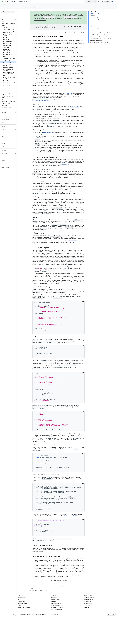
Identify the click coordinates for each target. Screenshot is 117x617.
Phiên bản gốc (20, 605)
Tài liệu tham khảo (69, 7)
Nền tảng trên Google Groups (56, 605)
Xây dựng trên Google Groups (57, 607)
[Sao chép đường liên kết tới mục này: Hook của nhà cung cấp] (50, 248)
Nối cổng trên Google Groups (56, 609)
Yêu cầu (19, 599)
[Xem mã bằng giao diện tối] (82, 301)
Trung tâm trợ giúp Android (89, 597)
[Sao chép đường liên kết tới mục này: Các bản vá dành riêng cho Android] (58, 157)
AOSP (33, 32)
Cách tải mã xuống (21, 601)
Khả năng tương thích (37, 7)
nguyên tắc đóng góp (74, 106)
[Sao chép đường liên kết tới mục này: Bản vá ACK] (40, 104)
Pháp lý (34, 614)
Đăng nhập (113, 1)
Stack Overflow (87, 605)
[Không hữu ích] (84, 32)
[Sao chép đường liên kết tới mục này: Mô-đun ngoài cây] (44, 197)
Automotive (59, 7)
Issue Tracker (86, 607)
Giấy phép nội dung (64, 586)
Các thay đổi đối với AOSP (40, 20)
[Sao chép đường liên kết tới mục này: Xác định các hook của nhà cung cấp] (54, 337)
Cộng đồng (29, 614)
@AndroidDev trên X (55, 599)
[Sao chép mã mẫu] (83, 301)
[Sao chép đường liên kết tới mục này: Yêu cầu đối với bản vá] (49, 90)
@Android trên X (54, 597)
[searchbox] (8, 12)
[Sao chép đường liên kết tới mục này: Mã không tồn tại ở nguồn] (48, 181)
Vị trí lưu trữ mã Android (22, 597)
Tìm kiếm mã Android (22, 1)
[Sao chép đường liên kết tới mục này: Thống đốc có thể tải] (45, 233)
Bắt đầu (12, 7)
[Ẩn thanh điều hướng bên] (14, 615)
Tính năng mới (4, 7)
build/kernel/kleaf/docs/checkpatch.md (40, 100)
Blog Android (53, 601)
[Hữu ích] (82, 32)
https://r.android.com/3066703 (70, 515)
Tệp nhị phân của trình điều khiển (24, 607)
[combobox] (91, 1)
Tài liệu (12, 1)
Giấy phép (39, 614)
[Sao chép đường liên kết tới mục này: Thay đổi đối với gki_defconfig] (51, 169)
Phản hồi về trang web (54, 614)
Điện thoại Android (49, 7)
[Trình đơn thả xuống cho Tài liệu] (15, 1)
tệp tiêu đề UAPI (55, 559)
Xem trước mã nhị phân (22, 603)
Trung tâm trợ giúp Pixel (88, 599)
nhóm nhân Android (72, 240)
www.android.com (87, 601)
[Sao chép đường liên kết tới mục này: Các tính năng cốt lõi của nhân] (54, 545)
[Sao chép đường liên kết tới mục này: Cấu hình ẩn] (40, 217)
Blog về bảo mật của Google (56, 603)
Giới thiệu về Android (22, 614)
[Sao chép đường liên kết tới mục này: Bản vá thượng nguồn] (45, 130)
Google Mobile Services (88, 603)
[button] (7, 19)
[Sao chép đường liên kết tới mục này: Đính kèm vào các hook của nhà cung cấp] (57, 445)
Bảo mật (19, 7)
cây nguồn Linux (70, 93)
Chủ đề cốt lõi (27, 7)
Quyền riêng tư (45, 614)
